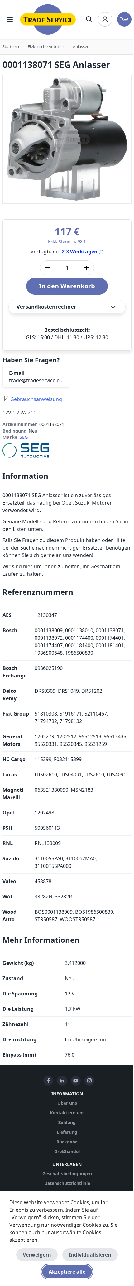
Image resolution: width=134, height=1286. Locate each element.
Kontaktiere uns (67, 1113)
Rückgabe (67, 1142)
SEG (24, 437)
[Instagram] (89, 1081)
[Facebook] (48, 1081)
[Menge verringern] (47, 268)
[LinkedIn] (62, 1081)
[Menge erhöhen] (86, 268)
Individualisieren (90, 1254)
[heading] (67, 476)
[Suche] (89, 19)
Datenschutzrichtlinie (67, 1183)
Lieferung (67, 1132)
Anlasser (81, 46)
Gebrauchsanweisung (36, 399)
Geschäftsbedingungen (67, 1173)
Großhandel (67, 1151)
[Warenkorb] (124, 19)
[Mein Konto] (105, 19)
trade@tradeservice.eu (36, 380)
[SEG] (25, 450)
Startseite (11, 46)
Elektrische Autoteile (46, 46)
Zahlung (67, 1122)
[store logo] (48, 19)
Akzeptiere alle (67, 1271)
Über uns (67, 1103)
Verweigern (37, 1254)
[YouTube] (76, 1081)
